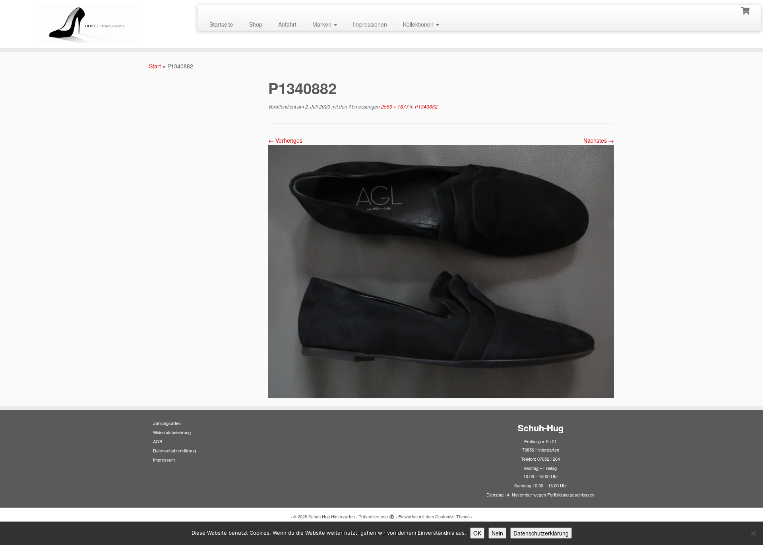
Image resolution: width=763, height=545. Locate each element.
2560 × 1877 (394, 106)
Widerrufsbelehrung (172, 432)
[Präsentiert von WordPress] (392, 515)
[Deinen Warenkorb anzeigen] (746, 10)
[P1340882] (441, 271)
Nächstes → (598, 140)
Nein (497, 533)
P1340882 (426, 106)
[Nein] (753, 533)
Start (155, 66)
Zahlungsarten (167, 423)
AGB (157, 441)
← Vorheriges (285, 140)
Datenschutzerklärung (174, 450)
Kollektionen (419, 24)
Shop (255, 24)
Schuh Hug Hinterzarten (331, 516)
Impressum (164, 459)
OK (477, 533)
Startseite (221, 24)
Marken (322, 24)
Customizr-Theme (452, 516)
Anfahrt (287, 24)
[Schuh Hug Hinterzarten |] (88, 24)
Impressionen (370, 24)
